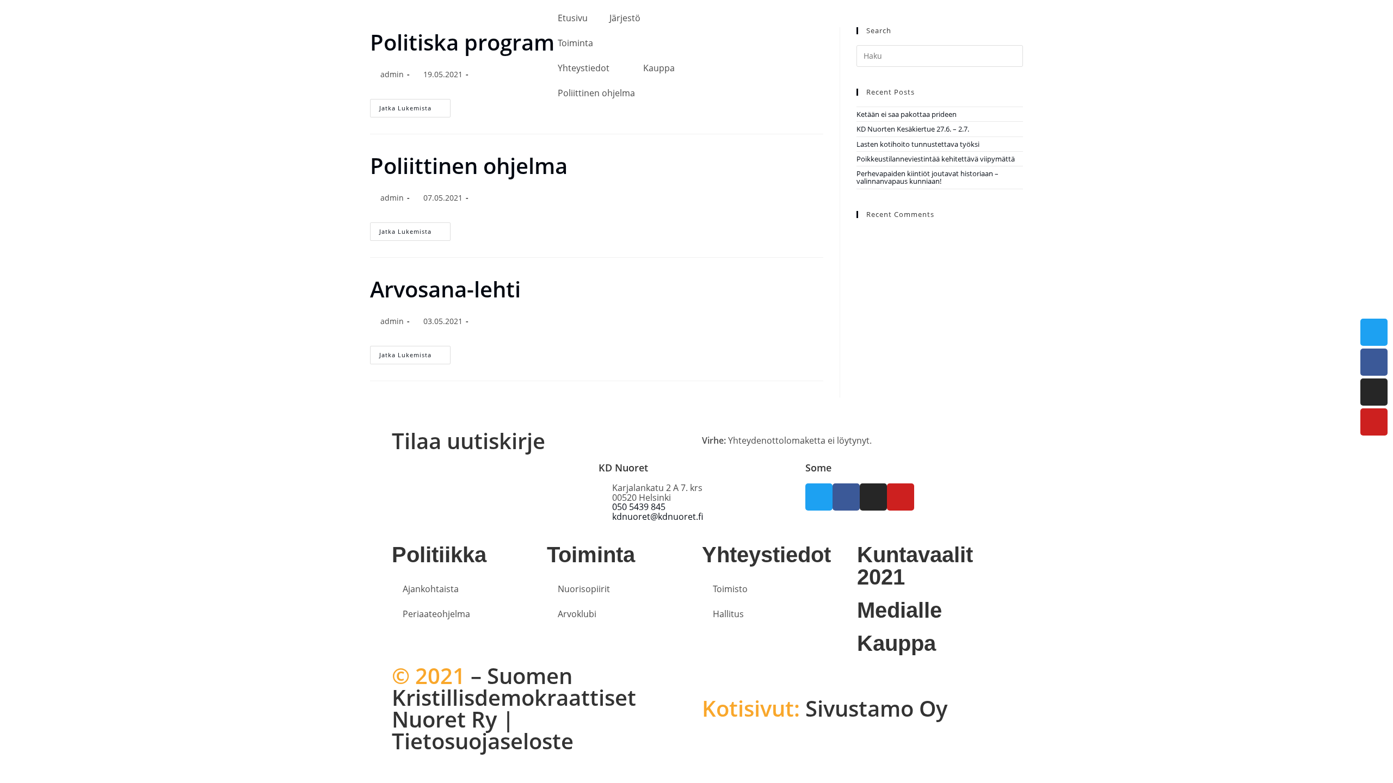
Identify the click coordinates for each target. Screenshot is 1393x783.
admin (392, 197)
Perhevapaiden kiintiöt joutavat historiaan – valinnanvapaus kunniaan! (927, 177)
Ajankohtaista (431, 589)
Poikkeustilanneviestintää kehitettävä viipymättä (935, 159)
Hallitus (728, 614)
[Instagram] (1374, 392)
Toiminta (575, 43)
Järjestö (624, 18)
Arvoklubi (577, 614)
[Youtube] (1374, 422)
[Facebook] (1374, 362)
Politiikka (439, 555)
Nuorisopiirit (584, 589)
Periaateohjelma (436, 614)
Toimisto (730, 589)
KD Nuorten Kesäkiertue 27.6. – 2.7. (912, 129)
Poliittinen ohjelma (596, 93)
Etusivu (573, 18)
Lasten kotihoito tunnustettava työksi (917, 144)
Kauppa (659, 68)
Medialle (899, 610)
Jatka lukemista (415, 228)
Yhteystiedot (583, 68)
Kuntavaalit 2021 (915, 566)
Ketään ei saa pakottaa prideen (906, 114)
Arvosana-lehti (445, 289)
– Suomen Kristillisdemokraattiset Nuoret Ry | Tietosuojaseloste (514, 708)
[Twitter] (1374, 332)
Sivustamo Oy (824, 708)
